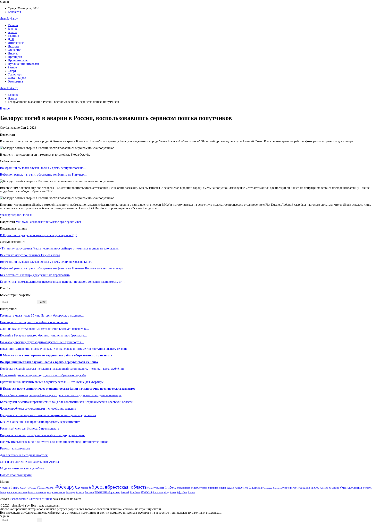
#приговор (114, 492)
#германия (159, 487)
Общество (14, 49)
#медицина (334, 488)
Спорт (12, 71)
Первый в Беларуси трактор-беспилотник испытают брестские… (43, 335)
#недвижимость (56, 492)
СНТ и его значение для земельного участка (29, 461)
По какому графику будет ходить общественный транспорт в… (42, 342)
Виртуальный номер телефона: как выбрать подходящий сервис (42, 435)
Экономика (15, 81)
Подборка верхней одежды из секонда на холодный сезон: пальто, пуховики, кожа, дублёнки (62, 368)
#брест (96, 487)
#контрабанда (301, 487)
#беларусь (6, 214)
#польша (101, 492)
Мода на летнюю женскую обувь (22, 468)
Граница (13, 35)
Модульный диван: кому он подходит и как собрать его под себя (43, 375)
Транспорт (15, 74)
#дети (230, 487)
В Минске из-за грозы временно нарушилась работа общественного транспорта (56, 355)
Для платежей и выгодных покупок (24, 455)
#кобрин (287, 487)
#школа (191, 492)
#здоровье (267, 488)
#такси (173, 492)
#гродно (203, 487)
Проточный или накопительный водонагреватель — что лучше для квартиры (52, 382)
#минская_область (361, 487)
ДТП (11, 39)
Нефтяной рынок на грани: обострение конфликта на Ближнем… (43, 174)
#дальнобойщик (217, 487)
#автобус (24, 488)
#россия (18, 214)
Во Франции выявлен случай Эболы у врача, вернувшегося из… (43, 168)
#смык (28, 214)
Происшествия (18, 60)
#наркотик (41, 492)
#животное (241, 487)
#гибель (170, 487)
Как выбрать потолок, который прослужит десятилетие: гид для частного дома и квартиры (60, 395)
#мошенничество (17, 492)
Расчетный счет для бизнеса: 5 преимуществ (29, 428)
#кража (315, 487)
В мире (12, 28)
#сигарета (158, 492)
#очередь (70, 492)
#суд (166, 492)
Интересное (16, 42)
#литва (324, 487)
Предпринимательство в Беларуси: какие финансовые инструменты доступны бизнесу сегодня (63, 348)
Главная (13, 25)
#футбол (182, 492)
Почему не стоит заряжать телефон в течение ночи (34, 322)
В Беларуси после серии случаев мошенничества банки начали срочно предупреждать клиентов (68, 388)
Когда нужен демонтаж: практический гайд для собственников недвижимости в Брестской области (66, 402)
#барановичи (45, 487)
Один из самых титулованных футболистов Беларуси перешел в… (44, 328)
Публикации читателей (23, 63)
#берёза (84, 487)
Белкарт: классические (15, 448)
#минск (345, 487)
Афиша (12, 32)
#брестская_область (126, 487)
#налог (32, 492)
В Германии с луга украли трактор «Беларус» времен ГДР (38, 235)
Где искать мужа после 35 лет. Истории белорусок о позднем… (42, 315)
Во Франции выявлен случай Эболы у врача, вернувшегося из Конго (49, 362)
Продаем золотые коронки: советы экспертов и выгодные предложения (48, 415)
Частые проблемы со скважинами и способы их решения (38, 408)
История (13, 46)
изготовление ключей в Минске (31, 498)
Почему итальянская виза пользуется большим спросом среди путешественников (54, 441)
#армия (32, 488)
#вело (150, 488)
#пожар (89, 492)
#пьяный (125, 492)
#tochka (5, 487)
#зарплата (255, 487)
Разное (12, 67)
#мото (3, 492)
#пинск (80, 492)
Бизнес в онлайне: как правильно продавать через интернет (40, 421)
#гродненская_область (188, 488)
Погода (13, 53)
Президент (15, 56)
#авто (15, 487)
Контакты (14, 11)
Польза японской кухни (16, 475)
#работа (135, 492)
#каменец (277, 488)
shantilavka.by (9, 18)
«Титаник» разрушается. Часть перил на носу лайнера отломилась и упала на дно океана (59, 248)
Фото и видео (17, 78)
